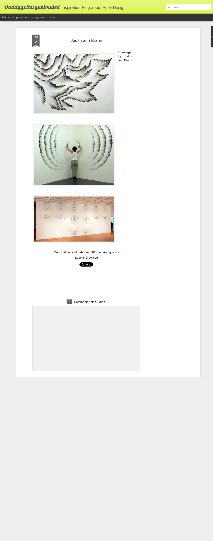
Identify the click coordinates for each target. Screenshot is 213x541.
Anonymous (111, 252)
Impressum (20, 17)
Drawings (91, 257)
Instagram (37, 17)
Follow (51, 17)
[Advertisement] (163, 98)
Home (6, 17)
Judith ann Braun (86, 40)
